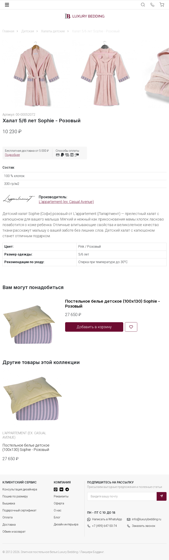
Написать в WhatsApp (107, 519)
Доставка (9, 524)
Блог (57, 517)
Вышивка (8, 503)
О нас (57, 510)
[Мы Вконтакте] (61, 489)
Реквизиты (61, 496)
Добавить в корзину (94, 327)
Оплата (7, 517)
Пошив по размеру (15, 496)
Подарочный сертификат (19, 510)
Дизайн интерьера (66, 524)
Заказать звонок (143, 525)
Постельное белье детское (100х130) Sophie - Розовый (112, 304)
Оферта (59, 503)
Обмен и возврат (14, 531)
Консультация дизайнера (19, 489)
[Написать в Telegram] (67, 489)
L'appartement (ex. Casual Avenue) (66, 202)
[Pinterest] (56, 489)
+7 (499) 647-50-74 (104, 525)
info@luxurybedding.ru (146, 519)
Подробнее (12, 154)
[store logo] (84, 16)
